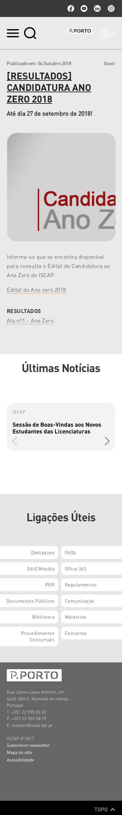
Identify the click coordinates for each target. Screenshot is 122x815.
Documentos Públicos (30, 601)
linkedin (97, 8)
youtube (84, 8)
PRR (50, 584)
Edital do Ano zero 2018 (36, 289)
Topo (102, 809)
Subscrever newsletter (28, 745)
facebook (70, 8)
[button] (107, 441)
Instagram (110, 8)
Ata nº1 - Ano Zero (30, 320)
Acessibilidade (20, 759)
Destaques (43, 552)
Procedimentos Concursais (38, 636)
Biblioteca (43, 617)
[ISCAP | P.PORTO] (91, 33)
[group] (61, 426)
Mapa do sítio (19, 752)
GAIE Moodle (41, 568)
